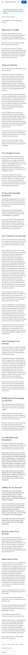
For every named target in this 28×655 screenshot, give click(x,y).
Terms (21, 644)
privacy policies (9, 199)
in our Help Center (16, 228)
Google (4, 644)
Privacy (17, 644)
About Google (10, 644)
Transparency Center (7, 648)
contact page (12, 638)
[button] (2, 2)
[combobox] (8, 652)
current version (15, 11)
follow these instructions (12, 185)
